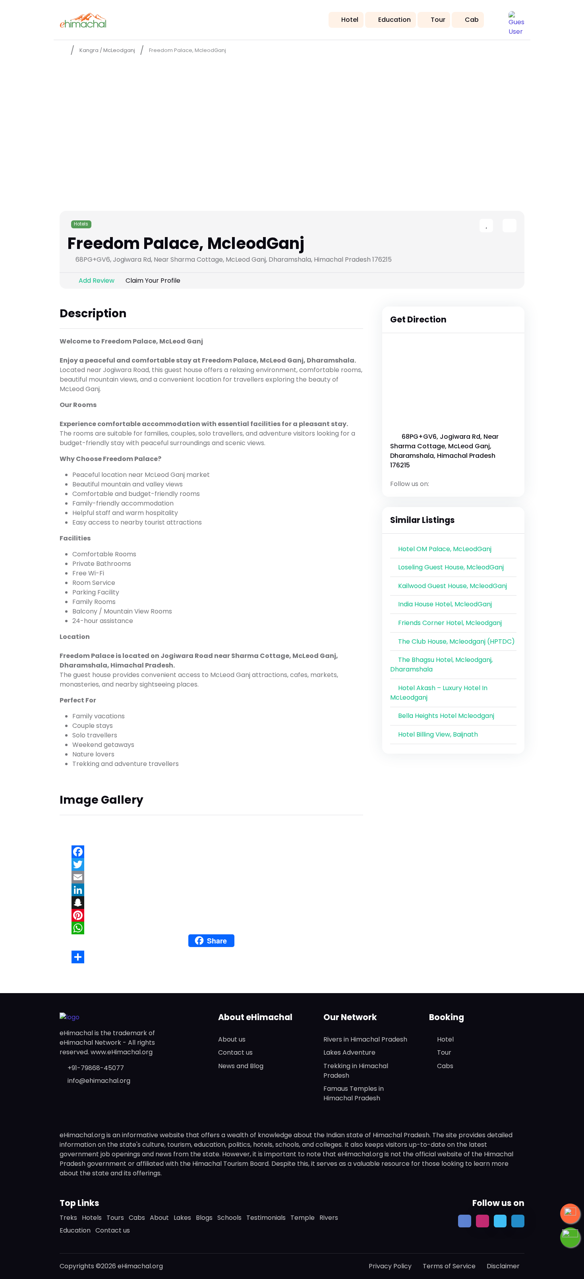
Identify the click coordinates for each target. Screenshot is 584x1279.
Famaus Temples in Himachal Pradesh (353, 1093)
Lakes (182, 1217)
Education (394, 19)
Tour (438, 19)
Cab (472, 19)
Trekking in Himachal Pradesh (355, 1070)
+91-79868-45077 (96, 1068)
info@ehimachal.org (99, 1080)
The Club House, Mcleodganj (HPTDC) (456, 641)
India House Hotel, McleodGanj (445, 604)
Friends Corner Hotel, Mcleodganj (450, 622)
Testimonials (266, 1217)
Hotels (81, 224)
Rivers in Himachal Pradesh (365, 1039)
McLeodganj (119, 50)
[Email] (211, 877)
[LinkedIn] (211, 890)
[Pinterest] (211, 915)
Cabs (445, 1066)
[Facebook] (211, 851)
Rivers (328, 1217)
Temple (302, 1217)
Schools (229, 1217)
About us (232, 1039)
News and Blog (240, 1066)
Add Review (96, 280)
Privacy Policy (390, 1266)
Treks (68, 1217)
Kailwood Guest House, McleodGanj (452, 585)
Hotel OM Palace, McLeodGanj (444, 549)
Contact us (235, 1052)
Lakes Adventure (349, 1052)
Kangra (89, 50)
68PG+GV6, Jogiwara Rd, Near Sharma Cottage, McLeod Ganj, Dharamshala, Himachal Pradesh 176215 (444, 451)
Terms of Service (449, 1266)
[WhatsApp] (211, 928)
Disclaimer (503, 1266)
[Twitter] (211, 864)
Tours (115, 1217)
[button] (516, 19)
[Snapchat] (211, 902)
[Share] (211, 957)
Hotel (349, 19)
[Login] (495, 226)
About (159, 1217)
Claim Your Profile (153, 280)
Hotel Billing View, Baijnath (438, 734)
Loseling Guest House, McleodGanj (451, 567)
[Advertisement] (292, 119)
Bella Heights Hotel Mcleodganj (446, 715)
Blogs (204, 1217)
